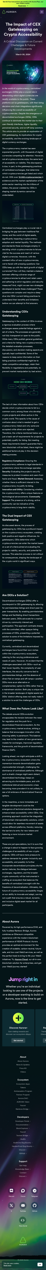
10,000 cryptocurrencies (30, 177)
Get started (18, 1040)
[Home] (9, 11)
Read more (7, 1265)
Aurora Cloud (21, 959)
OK (40, 1264)
